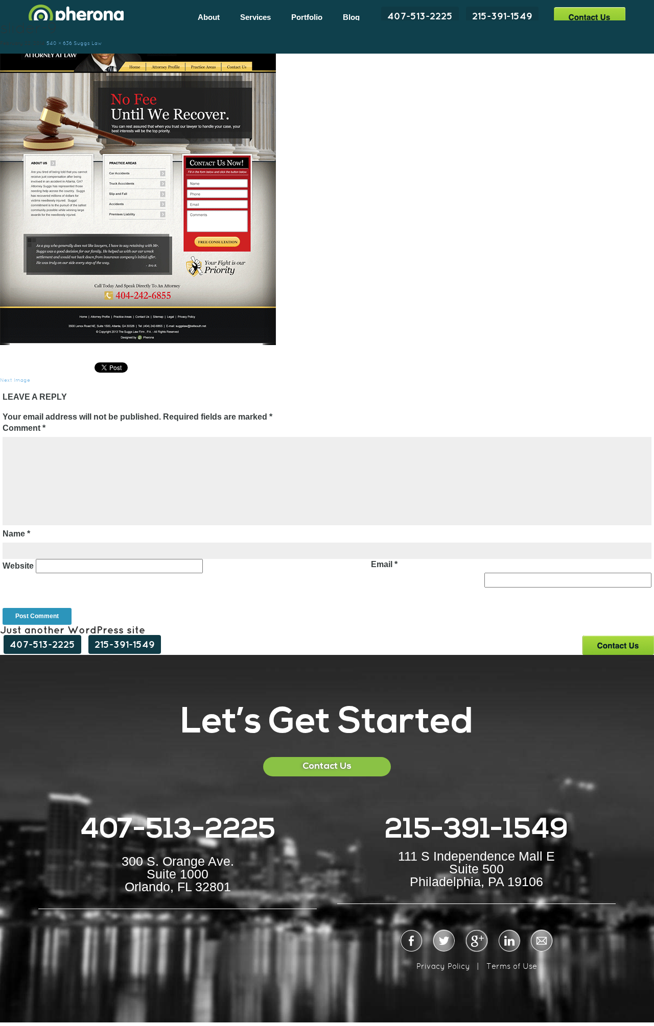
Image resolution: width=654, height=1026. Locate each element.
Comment (24, 428)
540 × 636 (59, 43)
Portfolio (306, 17)
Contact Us (589, 17)
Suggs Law (88, 43)
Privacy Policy (443, 966)
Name (16, 533)
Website (18, 565)
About (209, 17)
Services (255, 17)
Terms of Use (511, 966)
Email (384, 564)
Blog (351, 17)
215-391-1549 (502, 15)
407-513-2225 (420, 15)
